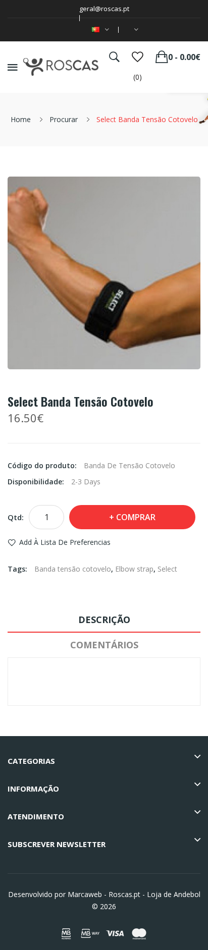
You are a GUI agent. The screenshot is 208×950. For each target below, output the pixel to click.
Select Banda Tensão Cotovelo (147, 119)
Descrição (104, 619)
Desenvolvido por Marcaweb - (57, 894)
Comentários (104, 645)
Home (21, 119)
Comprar (135, 517)
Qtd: (16, 517)
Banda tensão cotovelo (72, 569)
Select (167, 569)
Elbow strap (134, 569)
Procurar (63, 119)
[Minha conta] (134, 29)
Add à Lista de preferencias (65, 542)
